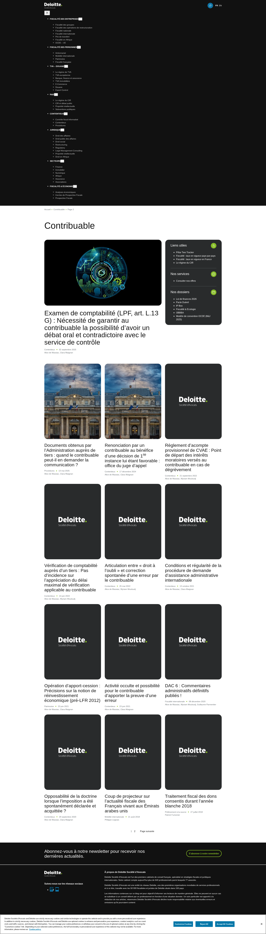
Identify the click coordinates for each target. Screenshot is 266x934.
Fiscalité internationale (175, 701)
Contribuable (59, 209)
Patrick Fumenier (172, 815)
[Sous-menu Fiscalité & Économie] (75, 186)
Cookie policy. (35, 929)
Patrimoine (49, 706)
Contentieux (49, 349)
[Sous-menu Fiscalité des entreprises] (80, 19)
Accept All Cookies (225, 924)
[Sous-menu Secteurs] (62, 161)
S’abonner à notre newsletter (204, 853)
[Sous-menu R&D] (56, 94)
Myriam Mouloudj (188, 478)
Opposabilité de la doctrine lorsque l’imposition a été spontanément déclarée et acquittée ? (70, 803)
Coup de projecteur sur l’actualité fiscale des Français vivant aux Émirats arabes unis (132, 803)
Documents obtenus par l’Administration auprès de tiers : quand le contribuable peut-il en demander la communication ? (71, 455)
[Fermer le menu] (47, 13)
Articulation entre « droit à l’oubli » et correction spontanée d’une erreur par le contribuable (131, 572)
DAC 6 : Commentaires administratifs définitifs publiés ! (187, 690)
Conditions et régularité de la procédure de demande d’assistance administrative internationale (193, 572)
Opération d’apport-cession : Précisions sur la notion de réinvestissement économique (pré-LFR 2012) (72, 693)
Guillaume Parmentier (206, 704)
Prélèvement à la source (175, 812)
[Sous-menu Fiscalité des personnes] (79, 47)
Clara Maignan (66, 352)
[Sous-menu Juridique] (62, 130)
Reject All (204, 924)
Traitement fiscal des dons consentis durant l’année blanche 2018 (191, 801)
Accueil (47, 209)
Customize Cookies (183, 924)
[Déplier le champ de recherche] (210, 5)
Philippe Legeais (112, 819)
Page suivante (147, 831)
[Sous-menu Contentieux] (66, 113)
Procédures (49, 470)
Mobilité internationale (114, 816)
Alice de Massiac (51, 352)
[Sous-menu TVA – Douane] (66, 66)
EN (220, 5)
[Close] (262, 924)
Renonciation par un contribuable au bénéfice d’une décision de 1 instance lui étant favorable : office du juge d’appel (132, 455)
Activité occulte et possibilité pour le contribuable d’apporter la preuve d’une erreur (132, 693)
